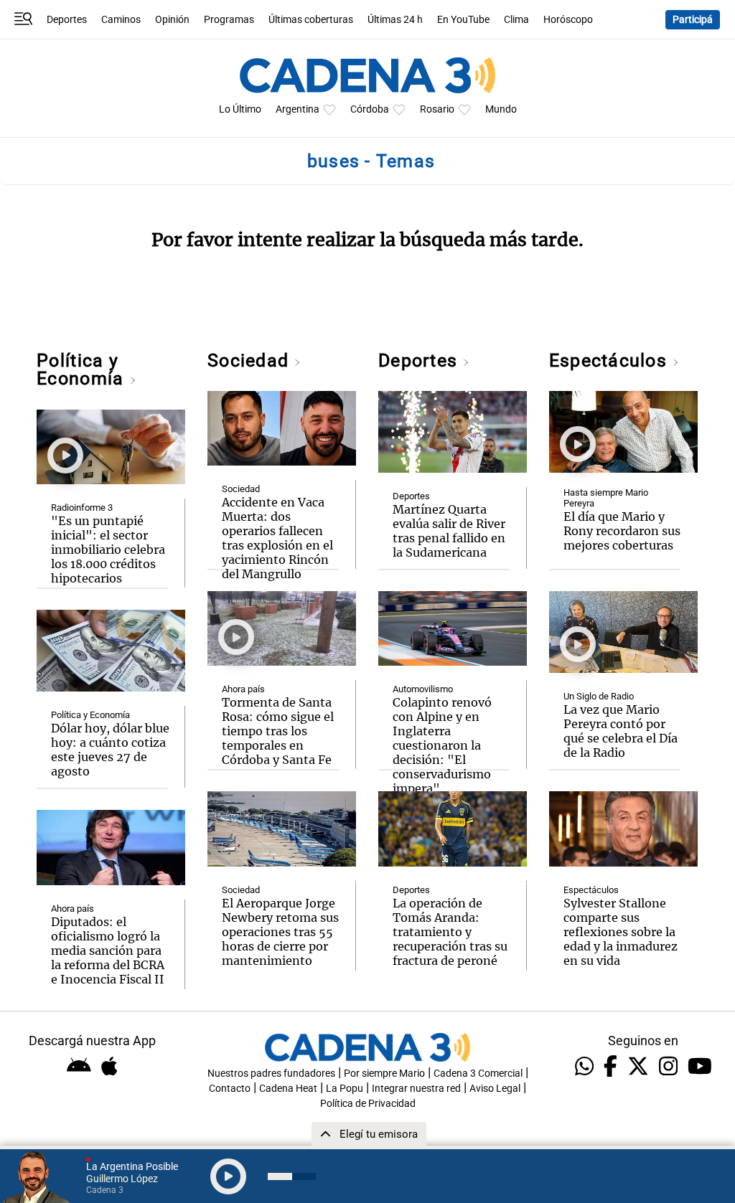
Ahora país (72, 908)
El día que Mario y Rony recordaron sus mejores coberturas (621, 530)
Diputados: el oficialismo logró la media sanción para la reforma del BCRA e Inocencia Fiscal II (107, 950)
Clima (516, 20)
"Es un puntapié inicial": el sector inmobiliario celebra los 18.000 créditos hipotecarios (108, 549)
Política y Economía (82, 369)
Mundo (501, 109)
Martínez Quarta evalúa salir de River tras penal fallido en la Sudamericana (449, 531)
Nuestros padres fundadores (271, 1073)
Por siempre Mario (384, 1073)
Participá (693, 20)
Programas (229, 20)
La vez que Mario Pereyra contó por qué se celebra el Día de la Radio (620, 731)
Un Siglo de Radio (598, 696)
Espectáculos (610, 360)
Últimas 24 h (395, 20)
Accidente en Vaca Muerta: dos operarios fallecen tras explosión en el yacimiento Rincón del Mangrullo (277, 538)
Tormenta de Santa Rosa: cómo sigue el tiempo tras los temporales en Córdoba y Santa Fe (278, 731)
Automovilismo (423, 689)
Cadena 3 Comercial (478, 1073)
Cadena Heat (288, 1088)
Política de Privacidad (368, 1104)
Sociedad (250, 360)
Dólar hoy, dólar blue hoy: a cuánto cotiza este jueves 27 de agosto (110, 749)
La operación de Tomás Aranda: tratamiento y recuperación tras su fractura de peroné (450, 932)
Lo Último (240, 109)
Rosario (437, 109)
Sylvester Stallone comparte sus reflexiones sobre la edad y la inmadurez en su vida (620, 932)
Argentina (297, 109)
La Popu (344, 1088)
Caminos (121, 20)
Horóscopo (568, 20)
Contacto (230, 1088)
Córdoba (369, 109)
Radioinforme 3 (82, 507)
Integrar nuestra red (416, 1088)
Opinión (172, 20)
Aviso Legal (494, 1088)
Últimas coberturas (310, 20)
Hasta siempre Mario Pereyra (605, 498)
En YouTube (463, 20)
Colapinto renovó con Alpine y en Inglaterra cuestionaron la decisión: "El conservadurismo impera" (442, 745)
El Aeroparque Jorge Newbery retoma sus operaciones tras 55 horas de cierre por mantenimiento (280, 932)
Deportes (67, 20)
